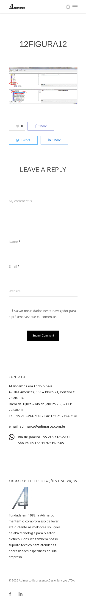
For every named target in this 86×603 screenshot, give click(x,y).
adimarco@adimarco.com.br (42, 426)
